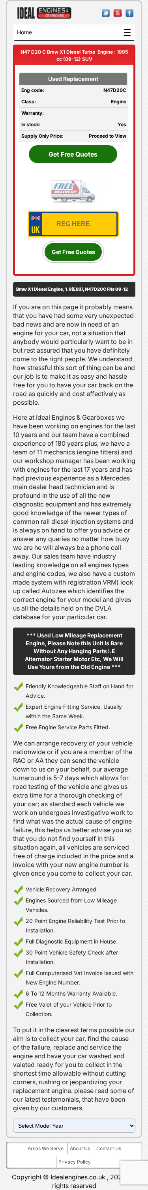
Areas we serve (46, 1148)
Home (24, 32)
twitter (106, 13)
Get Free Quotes (73, 154)
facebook (130, 13)
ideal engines (44, 13)
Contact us (108, 1148)
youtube (118, 13)
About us (80, 1148)
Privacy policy (74, 1162)
